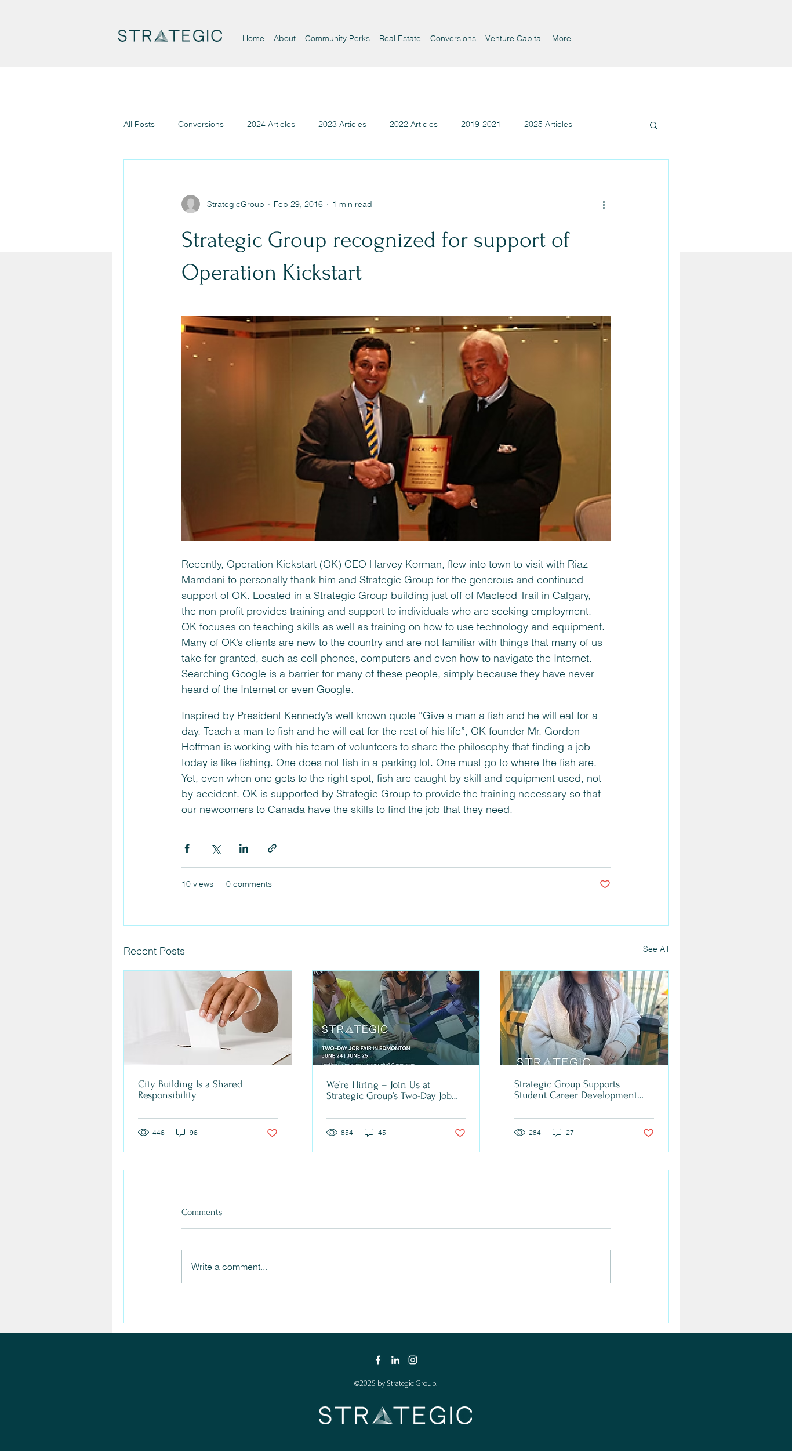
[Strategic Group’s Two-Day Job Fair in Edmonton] (396, 1018)
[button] (653, 124)
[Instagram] (413, 1360)
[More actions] (604, 204)
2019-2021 (481, 124)
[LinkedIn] (395, 1360)
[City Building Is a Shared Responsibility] (208, 1018)
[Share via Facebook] (186, 848)
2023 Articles (342, 124)
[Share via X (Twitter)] (215, 848)
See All (656, 949)
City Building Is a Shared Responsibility (190, 1090)
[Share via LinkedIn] (243, 848)
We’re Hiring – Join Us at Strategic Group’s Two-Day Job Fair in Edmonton (389, 1090)
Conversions (201, 124)
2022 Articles (414, 124)
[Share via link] (272, 848)
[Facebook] (378, 1360)
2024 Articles (271, 124)
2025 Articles (548, 124)
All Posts (139, 124)
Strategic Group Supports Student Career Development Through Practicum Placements (579, 1090)
